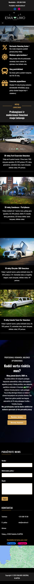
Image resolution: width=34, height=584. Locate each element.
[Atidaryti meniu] (2, 23)
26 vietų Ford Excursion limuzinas (17, 155)
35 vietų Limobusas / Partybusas (17, 207)
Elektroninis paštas (8, 471)
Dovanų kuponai (17, 422)
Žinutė (4, 481)
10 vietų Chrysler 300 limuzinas (17, 268)
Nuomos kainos (17, 417)
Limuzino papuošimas (17, 81)
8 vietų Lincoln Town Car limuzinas (17, 319)
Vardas (4, 461)
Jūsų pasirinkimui (16, 69)
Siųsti (5, 499)
